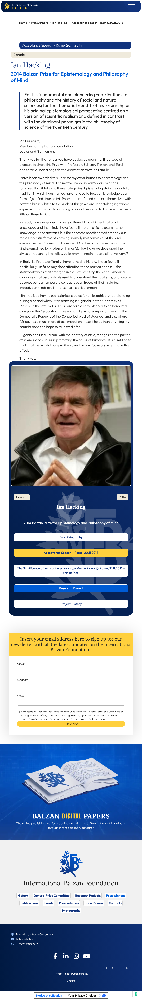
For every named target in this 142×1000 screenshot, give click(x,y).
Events (48, 903)
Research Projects (88, 896)
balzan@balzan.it (26, 939)
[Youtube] (86, 956)
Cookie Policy (80, 973)
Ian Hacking (59, 22)
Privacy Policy (62, 973)
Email (20, 696)
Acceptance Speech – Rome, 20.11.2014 (71, 553)
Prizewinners (39, 22)
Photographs (71, 910)
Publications (29, 903)
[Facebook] (55, 956)
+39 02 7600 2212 (27, 944)
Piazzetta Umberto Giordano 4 (34, 934)
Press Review (94, 903)
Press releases (69, 903)
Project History (71, 604)
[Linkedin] (66, 956)
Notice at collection (49, 995)
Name (20, 663)
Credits (71, 980)
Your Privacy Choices (82, 995)
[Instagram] (76, 956)
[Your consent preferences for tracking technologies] (136, 994)
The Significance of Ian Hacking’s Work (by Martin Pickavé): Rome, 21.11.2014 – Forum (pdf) (71, 570)
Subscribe (71, 724)
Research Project (71, 588)
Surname (22, 679)
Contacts (115, 903)
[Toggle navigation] (130, 6)
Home (23, 22)
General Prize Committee (52, 896)
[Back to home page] (7, 6)
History (22, 896)
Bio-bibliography (71, 537)
